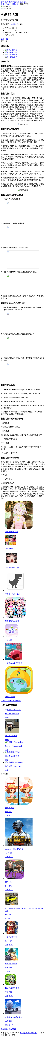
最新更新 (4, 1029)
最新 (25, 2)
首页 (2, 2)
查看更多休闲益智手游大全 (11, 701)
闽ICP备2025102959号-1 (28, 1033)
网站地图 (12, 1029)
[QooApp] (11, 50)
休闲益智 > (15, 24)
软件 (10, 2)
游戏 (6, 2)
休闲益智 (14, 4)
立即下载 (4, 39)
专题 (21, 2)
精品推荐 (15, 2)
